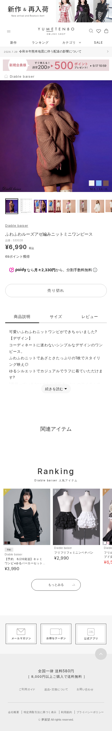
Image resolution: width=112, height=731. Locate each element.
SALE (98, 42)
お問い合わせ (85, 689)
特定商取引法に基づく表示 (40, 712)
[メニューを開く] (8, 31)
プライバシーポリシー (90, 712)
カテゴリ (69, 42)
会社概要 (13, 712)
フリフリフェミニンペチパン (73, 552)
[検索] (91, 31)
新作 (13, 42)
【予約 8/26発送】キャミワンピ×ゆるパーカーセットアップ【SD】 (24, 563)
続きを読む (54, 389)
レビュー (90, 316)
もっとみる (56, 585)
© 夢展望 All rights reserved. (56, 719)
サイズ (56, 316)
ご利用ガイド (27, 689)
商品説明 (22, 316)
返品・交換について (56, 689)
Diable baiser (16, 225)
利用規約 (66, 712)
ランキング (40, 42)
